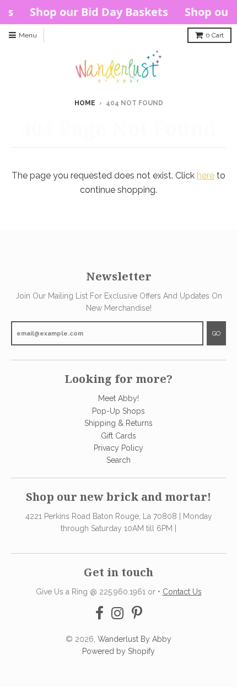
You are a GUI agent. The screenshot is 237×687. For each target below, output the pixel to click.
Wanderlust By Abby (134, 639)
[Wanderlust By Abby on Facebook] (99, 613)
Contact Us (182, 591)
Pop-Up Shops (118, 411)
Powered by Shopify (118, 651)
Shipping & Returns (118, 423)
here (205, 175)
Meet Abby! (118, 398)
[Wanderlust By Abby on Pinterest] (137, 613)
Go (216, 333)
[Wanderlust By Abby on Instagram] (117, 613)
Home (84, 103)
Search (118, 460)
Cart (215, 35)
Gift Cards (118, 435)
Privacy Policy (118, 447)
